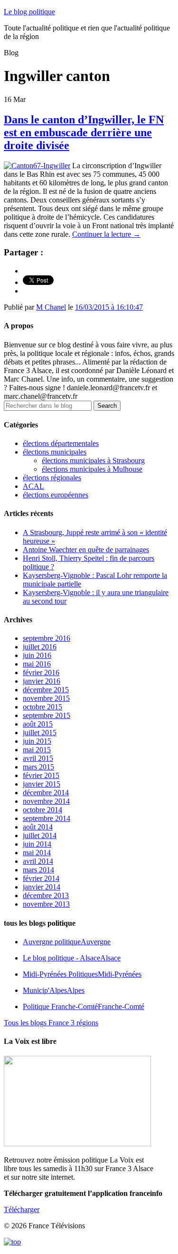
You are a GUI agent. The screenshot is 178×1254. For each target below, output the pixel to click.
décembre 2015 (46, 690)
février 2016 (41, 672)
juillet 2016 (39, 647)
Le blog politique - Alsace (72, 958)
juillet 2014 (39, 835)
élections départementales (61, 443)
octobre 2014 (42, 810)
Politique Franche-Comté (83, 1006)
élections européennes (55, 495)
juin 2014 (37, 844)
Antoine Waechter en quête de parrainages (86, 550)
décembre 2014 (46, 793)
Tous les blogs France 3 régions (51, 1023)
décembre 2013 (46, 895)
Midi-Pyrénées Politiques (82, 974)
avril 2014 (38, 861)
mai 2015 (37, 750)
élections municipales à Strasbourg (93, 460)
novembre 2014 (46, 801)
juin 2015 (37, 741)
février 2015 (41, 775)
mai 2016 (37, 664)
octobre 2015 (42, 707)
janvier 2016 (41, 681)
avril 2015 (38, 758)
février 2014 (41, 878)
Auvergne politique (67, 942)
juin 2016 (37, 655)
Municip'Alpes (53, 990)
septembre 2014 (46, 818)
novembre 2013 (46, 904)
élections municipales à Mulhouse (92, 469)
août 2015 (38, 724)
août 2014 (38, 827)
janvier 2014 (41, 887)
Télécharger (21, 1209)
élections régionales (52, 478)
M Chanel (51, 307)
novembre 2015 (46, 698)
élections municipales (54, 452)
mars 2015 (38, 767)
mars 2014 (38, 870)
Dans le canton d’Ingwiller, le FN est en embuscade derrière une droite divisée (84, 132)
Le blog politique (29, 12)
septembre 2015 (46, 715)
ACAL (33, 486)
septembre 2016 (46, 638)
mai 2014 (37, 853)
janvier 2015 (41, 784)
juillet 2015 (39, 732)
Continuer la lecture (106, 234)
